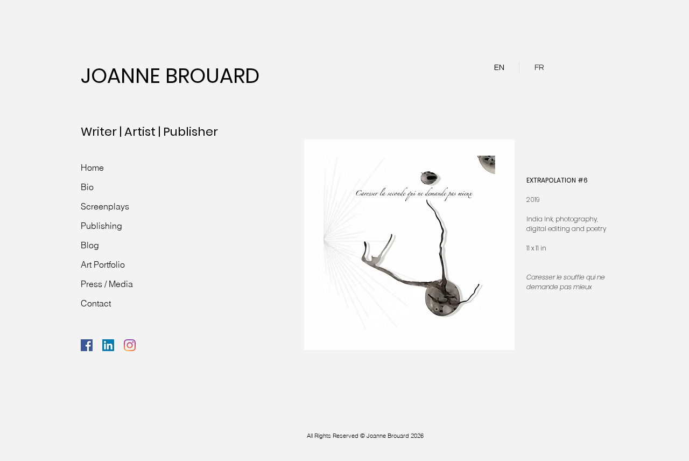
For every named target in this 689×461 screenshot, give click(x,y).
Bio (87, 186)
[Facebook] (87, 345)
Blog (90, 245)
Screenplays (105, 206)
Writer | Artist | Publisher (149, 131)
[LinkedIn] (108, 345)
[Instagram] (130, 345)
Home (92, 167)
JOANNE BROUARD (170, 75)
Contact (96, 303)
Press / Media (107, 283)
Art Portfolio (103, 264)
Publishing (101, 225)
